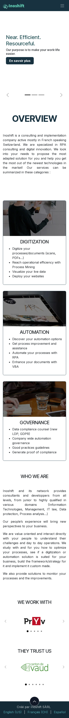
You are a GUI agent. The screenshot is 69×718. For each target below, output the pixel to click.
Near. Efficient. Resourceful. (23, 40)
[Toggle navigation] (62, 6)
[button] (34, 701)
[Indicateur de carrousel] (27, 95)
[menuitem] (12, 712)
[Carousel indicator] (28, 631)
